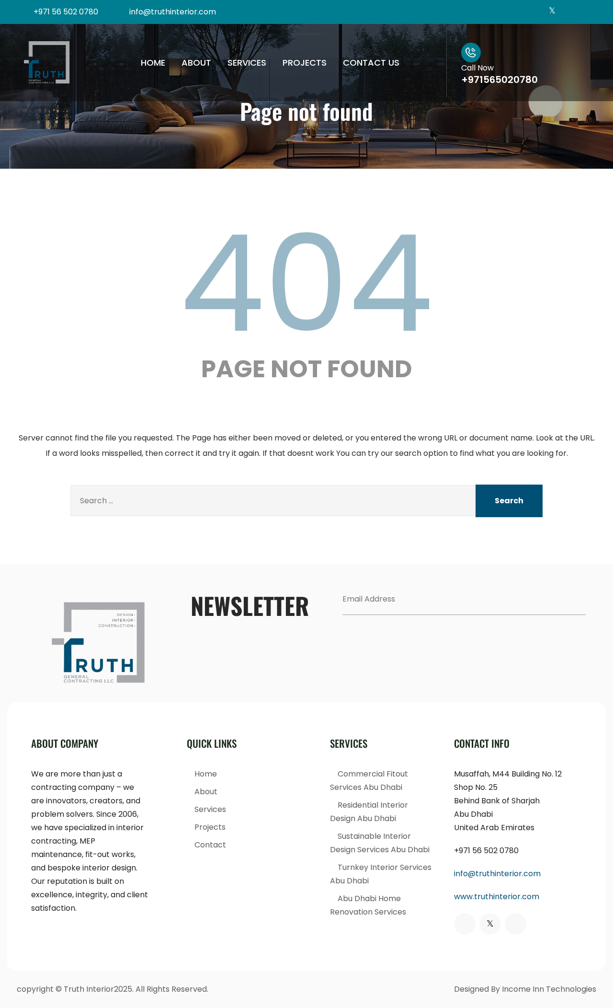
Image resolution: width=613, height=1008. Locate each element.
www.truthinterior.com (496, 896)
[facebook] (536, 11)
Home (153, 63)
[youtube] (583, 11)
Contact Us (371, 63)
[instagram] (567, 11)
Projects (305, 63)
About (196, 63)
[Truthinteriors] (47, 62)
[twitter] (551, 11)
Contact (210, 844)
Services (246, 63)
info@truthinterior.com (497, 873)
